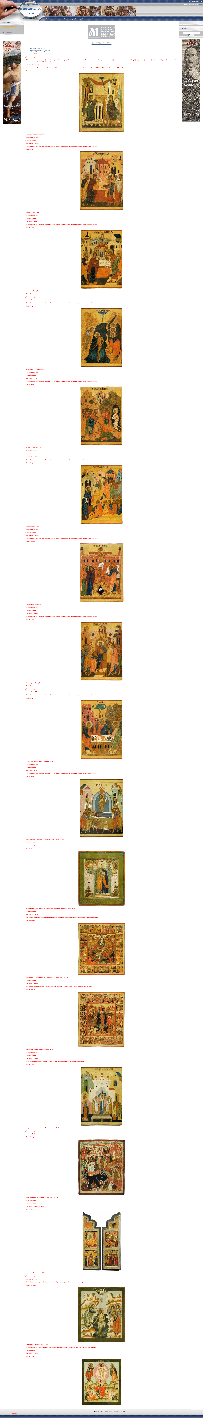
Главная (50, 19)
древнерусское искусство (40, 50)
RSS (200, 4)
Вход (79, 19)
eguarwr (14, 1413)
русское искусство (37, 48)
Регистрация (70, 19)
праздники (60, 19)
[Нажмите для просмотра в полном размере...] (101, 131)
